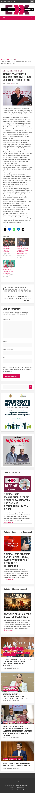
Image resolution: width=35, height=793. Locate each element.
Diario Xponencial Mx (22, 785)
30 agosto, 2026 (7, 668)
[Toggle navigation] (3, 18)
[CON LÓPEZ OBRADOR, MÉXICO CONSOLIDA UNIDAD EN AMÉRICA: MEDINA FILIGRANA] (23, 241)
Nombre (5, 341)
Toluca (27, 722)
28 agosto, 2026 (7, 700)
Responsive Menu (32, 1)
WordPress (23, 790)
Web (4, 357)
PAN (19, 759)
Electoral (19, 648)
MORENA (14, 650)
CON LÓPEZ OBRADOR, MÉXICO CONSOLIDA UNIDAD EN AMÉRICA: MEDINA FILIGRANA (22, 250)
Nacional (10, 71)
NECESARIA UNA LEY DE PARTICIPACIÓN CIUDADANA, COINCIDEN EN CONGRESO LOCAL (15, 696)
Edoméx (12, 648)
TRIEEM (27, 652)
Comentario (7, 319)
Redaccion (15, 83)
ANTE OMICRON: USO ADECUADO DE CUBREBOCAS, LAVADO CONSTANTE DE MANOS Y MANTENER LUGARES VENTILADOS (18, 289)
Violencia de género (9, 655)
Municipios (6, 652)
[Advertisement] (17, 39)
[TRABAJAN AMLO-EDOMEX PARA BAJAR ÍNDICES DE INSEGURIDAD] (9, 263)
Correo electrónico (9, 349)
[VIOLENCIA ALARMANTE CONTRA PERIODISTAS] (9, 241)
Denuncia (6, 648)
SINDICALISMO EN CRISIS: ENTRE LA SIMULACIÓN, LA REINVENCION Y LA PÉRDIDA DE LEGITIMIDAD (17, 560)
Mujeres (21, 650)
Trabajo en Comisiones (10, 689)
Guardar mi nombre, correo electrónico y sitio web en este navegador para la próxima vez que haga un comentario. (17, 369)
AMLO (4, 71)
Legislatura (7, 650)
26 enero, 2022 (7, 83)
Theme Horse (20, 787)
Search (30, 387)
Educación (12, 722)
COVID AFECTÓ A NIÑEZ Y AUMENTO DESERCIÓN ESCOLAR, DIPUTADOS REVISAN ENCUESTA (17, 298)
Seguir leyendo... (8, 522)
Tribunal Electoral (17, 652)
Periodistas (18, 71)
